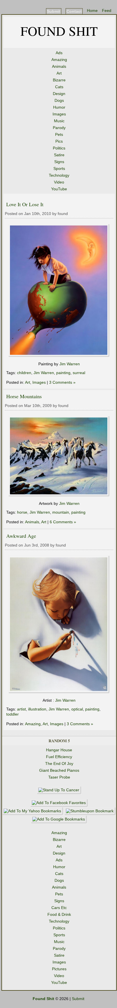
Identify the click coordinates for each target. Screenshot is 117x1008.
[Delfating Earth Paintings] (59, 355)
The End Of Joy (59, 763)
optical (77, 709)
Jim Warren (69, 364)
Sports (59, 168)
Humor (59, 107)
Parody (59, 127)
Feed (106, 10)
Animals (59, 66)
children (24, 372)
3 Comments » (62, 382)
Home (92, 10)
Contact (74, 11)
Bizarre (59, 80)
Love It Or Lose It (24, 204)
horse (22, 512)
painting (63, 372)
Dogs (59, 100)
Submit (53, 11)
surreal (79, 372)
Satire (59, 155)
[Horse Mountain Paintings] (59, 495)
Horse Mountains (24, 396)
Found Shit (59, 30)
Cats (59, 87)
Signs (59, 161)
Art (59, 73)
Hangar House (59, 750)
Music (59, 121)
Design (59, 93)
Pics (59, 141)
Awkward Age (21, 535)
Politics (59, 148)
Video (59, 182)
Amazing (59, 59)
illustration (37, 709)
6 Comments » (63, 522)
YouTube (59, 189)
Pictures (59, 969)
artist (21, 709)
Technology (59, 175)
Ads (59, 52)
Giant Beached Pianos (59, 770)
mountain (60, 512)
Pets (59, 134)
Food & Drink (59, 914)
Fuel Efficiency (59, 756)
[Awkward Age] (59, 692)
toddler (12, 714)
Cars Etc (59, 907)
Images (59, 114)
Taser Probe (59, 777)
